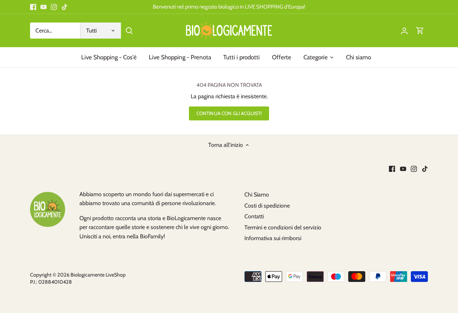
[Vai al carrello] (420, 30)
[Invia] (129, 31)
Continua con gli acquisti (229, 113)
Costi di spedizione (267, 205)
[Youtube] (43, 7)
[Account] (404, 30)
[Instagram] (54, 7)
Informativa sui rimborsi (272, 238)
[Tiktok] (65, 7)
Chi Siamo (256, 194)
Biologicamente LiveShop (98, 275)
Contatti (254, 216)
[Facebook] (33, 7)
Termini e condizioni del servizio (282, 227)
